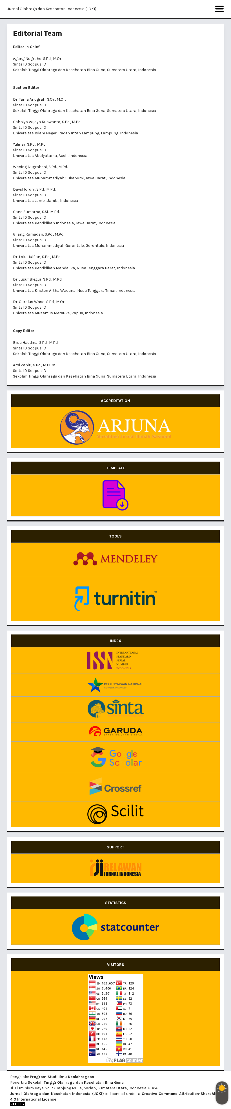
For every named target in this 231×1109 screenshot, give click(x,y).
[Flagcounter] (115, 1018)
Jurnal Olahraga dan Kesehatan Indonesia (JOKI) (51, 8)
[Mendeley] (115, 559)
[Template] (115, 495)
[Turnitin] (115, 598)
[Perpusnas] (115, 685)
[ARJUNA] (115, 427)
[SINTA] (115, 709)
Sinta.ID (20, 64)
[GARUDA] (115, 731)
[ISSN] (115, 660)
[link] (115, 868)
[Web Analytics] (115, 1104)
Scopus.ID (37, 64)
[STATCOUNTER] (115, 927)
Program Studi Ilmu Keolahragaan (62, 1076)
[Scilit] (115, 814)
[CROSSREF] (115, 786)
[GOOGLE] (115, 756)
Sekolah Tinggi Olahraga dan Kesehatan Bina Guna (76, 1082)
